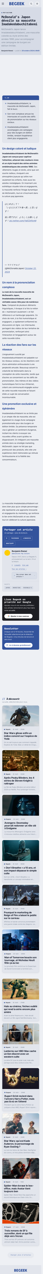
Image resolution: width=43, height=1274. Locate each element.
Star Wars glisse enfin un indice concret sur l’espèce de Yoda (20, 736)
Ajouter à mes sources (20, 616)
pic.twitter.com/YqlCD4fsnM (22, 220)
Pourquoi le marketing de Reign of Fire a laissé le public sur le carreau (20, 915)
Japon (8, 587)
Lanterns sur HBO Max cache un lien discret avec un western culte (20, 1054)
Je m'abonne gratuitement (20, 645)
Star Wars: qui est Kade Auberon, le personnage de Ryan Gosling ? (19, 1144)
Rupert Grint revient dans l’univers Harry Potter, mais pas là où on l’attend (19, 1099)
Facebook (15, 538)
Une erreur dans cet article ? (23, 575)
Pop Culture (7, 12)
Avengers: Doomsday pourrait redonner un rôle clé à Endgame (20, 825)
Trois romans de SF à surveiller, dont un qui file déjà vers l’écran (18, 1233)
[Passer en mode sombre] (37, 3)
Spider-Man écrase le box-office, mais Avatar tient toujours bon (19, 1188)
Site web (25, 565)
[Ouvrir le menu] (3, 3)
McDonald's (27, 587)
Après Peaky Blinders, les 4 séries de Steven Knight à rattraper (19, 780)
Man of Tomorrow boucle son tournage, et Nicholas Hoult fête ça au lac (20, 960)
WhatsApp (10, 543)
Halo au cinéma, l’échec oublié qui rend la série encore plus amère (20, 1009)
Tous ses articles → (19, 569)
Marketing (17, 587)
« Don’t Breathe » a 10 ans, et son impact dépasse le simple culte (20, 870)
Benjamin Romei (7, 51)
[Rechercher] (31, 3)
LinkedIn (27, 538)
